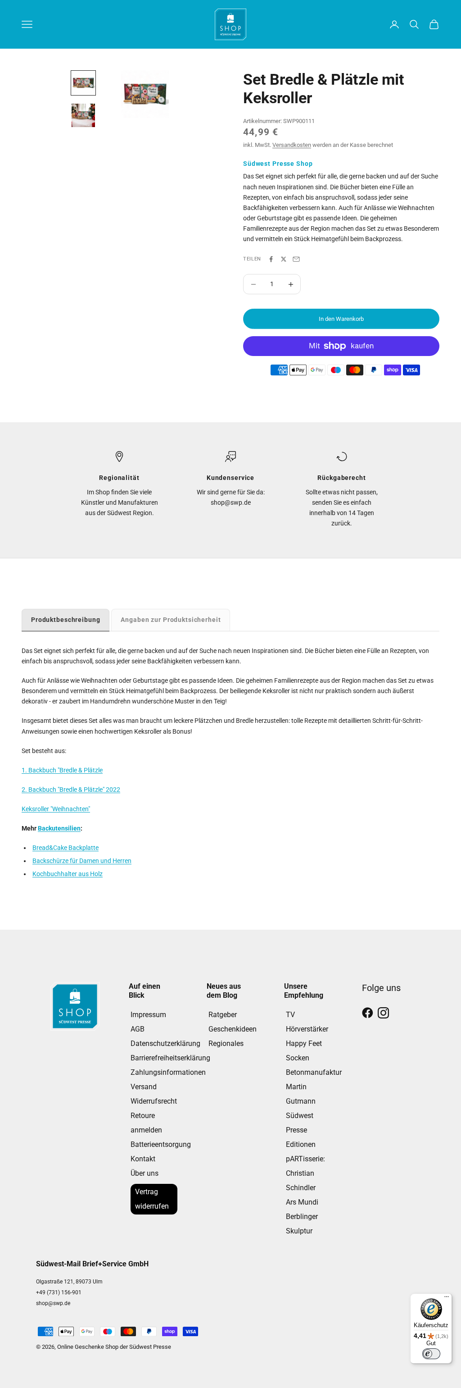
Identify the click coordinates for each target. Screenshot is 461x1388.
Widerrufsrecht (154, 1101)
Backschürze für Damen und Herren (81, 860)
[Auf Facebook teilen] (271, 259)
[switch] (431, 1353)
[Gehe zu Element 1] (83, 83)
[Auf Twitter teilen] (283, 259)
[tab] (65, 620)
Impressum (148, 1014)
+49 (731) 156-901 (58, 1292)
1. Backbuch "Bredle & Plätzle (62, 770)
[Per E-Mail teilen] (296, 259)
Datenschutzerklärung (165, 1043)
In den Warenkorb (341, 318)
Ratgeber (222, 1014)
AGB (138, 1029)
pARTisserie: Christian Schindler (305, 1173)
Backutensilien (59, 828)
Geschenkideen (232, 1029)
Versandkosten (291, 145)
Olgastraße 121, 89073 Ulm (69, 1281)
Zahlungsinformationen (168, 1072)
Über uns (144, 1173)
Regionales (226, 1043)
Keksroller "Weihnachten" (56, 809)
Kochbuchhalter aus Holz (67, 873)
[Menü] (446, 1298)
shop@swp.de (53, 1303)
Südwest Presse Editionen (301, 1130)
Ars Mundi (302, 1202)
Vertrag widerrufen (152, 1198)
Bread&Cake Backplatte (65, 847)
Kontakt (143, 1159)
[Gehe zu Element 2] (83, 115)
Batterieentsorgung (161, 1144)
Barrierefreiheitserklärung (170, 1058)
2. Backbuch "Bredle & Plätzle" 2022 (71, 789)
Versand (144, 1086)
